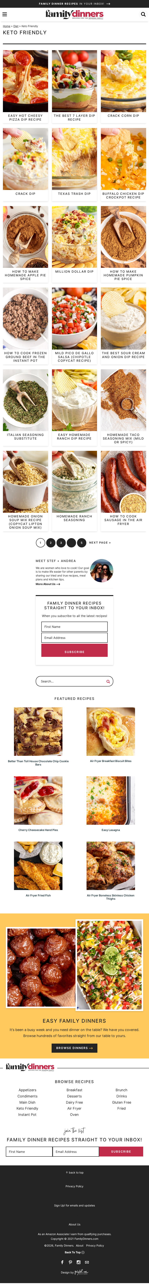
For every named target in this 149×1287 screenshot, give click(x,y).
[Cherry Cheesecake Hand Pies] (38, 823)
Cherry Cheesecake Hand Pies (38, 830)
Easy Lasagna (111, 830)
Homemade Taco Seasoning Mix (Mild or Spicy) (123, 438)
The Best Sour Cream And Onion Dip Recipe (123, 355)
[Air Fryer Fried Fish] (38, 888)
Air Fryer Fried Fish (38, 895)
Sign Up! (59, 1205)
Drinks (121, 1096)
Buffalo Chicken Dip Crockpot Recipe (123, 195)
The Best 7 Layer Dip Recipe (74, 117)
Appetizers (27, 1090)
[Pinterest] (70, 1262)
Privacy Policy (74, 1186)
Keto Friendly (27, 1108)
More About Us (45, 584)
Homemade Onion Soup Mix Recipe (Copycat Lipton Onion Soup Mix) (25, 521)
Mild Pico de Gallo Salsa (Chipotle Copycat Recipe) (74, 356)
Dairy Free (74, 1102)
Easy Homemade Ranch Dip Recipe (74, 436)
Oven (74, 1115)
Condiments (27, 1096)
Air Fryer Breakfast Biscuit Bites (111, 761)
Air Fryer (74, 1108)
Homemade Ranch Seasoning (74, 518)
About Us (74, 1224)
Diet (15, 26)
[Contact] (87, 1262)
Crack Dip (26, 194)
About (79, 1245)
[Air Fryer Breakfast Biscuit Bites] (111, 754)
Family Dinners (74, 14)
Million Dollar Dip (74, 271)
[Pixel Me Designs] (81, 1272)
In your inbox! (72, 3)
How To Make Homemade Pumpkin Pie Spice (123, 275)
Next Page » (100, 542)
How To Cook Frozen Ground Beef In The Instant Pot (25, 356)
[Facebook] (62, 1262)
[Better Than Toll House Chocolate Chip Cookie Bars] (38, 754)
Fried (121, 1108)
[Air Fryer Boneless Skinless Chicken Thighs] (111, 888)
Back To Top (73, 1252)
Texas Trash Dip (74, 194)
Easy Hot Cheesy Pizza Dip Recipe (25, 117)
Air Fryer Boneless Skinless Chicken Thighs (110, 897)
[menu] (4, 14)
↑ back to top (75, 1172)
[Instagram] (78, 1262)
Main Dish (27, 1102)
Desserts (74, 1096)
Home (6, 26)
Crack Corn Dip (123, 116)
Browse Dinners (72, 1048)
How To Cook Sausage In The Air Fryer (123, 520)
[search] (143, 14)
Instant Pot (27, 1115)
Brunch (121, 1090)
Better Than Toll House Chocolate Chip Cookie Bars (38, 762)
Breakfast (74, 1090)
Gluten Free (121, 1102)
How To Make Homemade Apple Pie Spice (25, 275)
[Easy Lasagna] (111, 823)
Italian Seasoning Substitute (25, 436)
